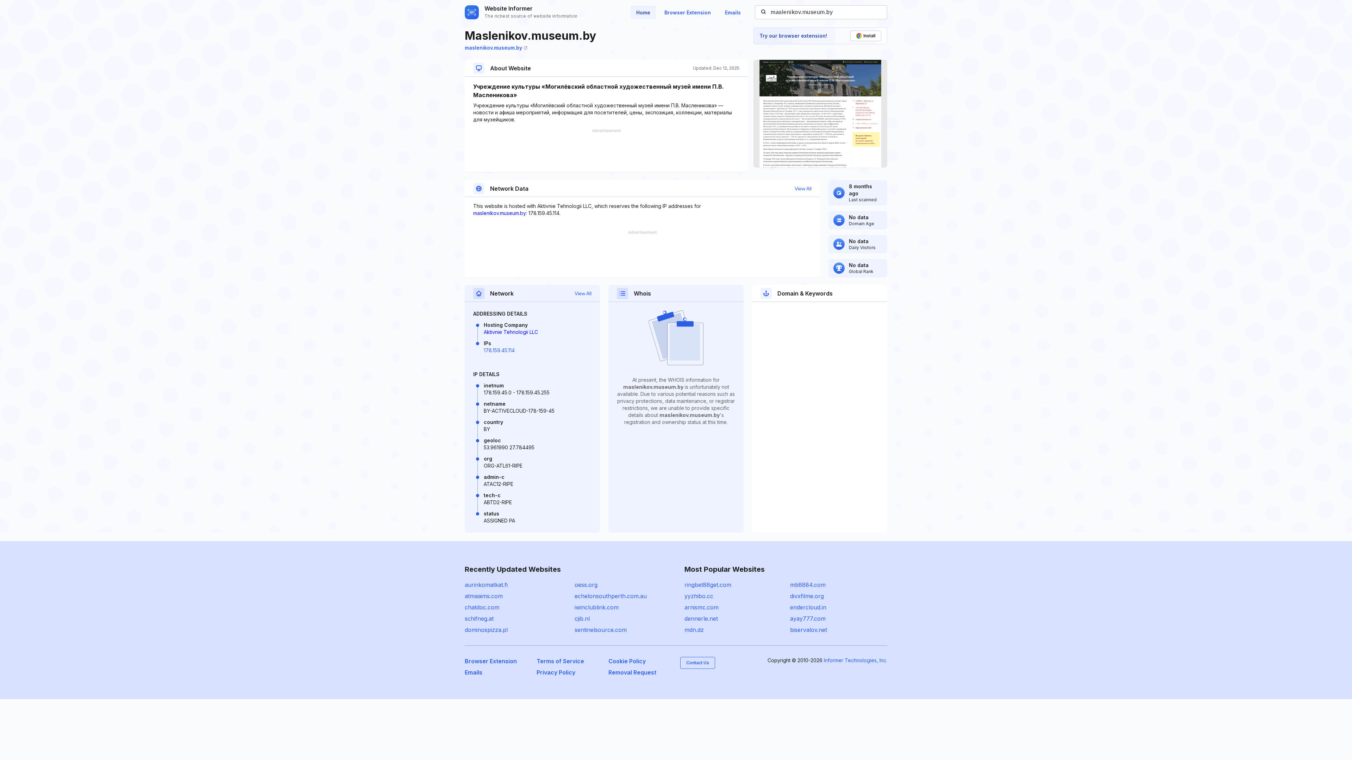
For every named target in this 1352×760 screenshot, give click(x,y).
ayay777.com (808, 618)
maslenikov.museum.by (493, 48)
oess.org (586, 584)
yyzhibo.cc (698, 596)
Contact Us (697, 662)
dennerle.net (701, 618)
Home (643, 12)
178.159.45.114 (499, 350)
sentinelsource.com (601, 629)
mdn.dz (694, 629)
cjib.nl (582, 618)
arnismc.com (701, 607)
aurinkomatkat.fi (486, 584)
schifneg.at (479, 618)
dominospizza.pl (486, 629)
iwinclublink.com (597, 607)
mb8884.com (808, 584)
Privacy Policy (556, 672)
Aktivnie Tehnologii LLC (511, 332)
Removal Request (632, 672)
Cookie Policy (627, 661)
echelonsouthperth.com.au (611, 596)
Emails (733, 12)
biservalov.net (808, 629)
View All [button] (803, 188)
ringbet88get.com (707, 584)
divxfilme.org (807, 596)
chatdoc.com (482, 607)
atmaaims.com (484, 596)
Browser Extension (687, 12)
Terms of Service (560, 661)
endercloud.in (808, 607)
